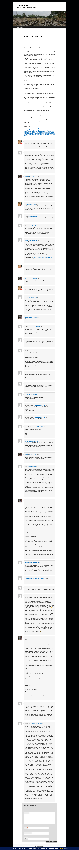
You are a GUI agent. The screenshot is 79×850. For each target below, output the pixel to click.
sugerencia (51, 133)
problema (48, 132)
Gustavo (26, 176)
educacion (36, 130)
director (33, 130)
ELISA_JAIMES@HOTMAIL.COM (31, 407)
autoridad (43, 129)
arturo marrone (37, 129)
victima (41, 134)
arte (34, 129)
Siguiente (60, 30)
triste (34, 134)
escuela (47, 130)
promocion (25, 133)
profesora (52, 132)
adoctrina (48, 128)
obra (34, 132)
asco (41, 129)
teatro (54, 133)
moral (30, 132)
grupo (42, 131)
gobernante (39, 131)
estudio (29, 131)
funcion (33, 131)
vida (43, 134)
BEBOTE (26, 441)
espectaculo (50, 130)
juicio (48, 131)
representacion (33, 133)
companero (51, 129)
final (30, 131)
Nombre (26, 828)
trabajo (31, 134)
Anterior (18, 30)
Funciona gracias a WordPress (39, 846)
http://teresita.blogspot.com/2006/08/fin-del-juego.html (43, 257)
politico (41, 132)
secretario (42, 133)
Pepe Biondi (27, 562)
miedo (50, 131)
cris (25, 142)
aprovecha (25, 129)
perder (36, 132)
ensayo (41, 130)
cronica (25, 130)
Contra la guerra (35, 128)
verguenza (38, 134)
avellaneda (47, 129)
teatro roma (25, 134)
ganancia (35, 131)
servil (46, 133)
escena (44, 130)
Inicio (18, 27)
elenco (39, 130)
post (43, 132)
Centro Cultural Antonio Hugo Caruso (31, 578)
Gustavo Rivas (22, 5)
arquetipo (32, 129)
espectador (25, 131)
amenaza (53, 128)
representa (29, 133)
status (48, 133)
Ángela (32, 185)
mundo (32, 132)
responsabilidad (38, 133)
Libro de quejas (40, 128)
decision (30, 130)
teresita (29, 134)
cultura (27, 130)
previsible (45, 132)
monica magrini (26, 132)
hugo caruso (45, 131)
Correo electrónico (28, 833)
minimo (53, 131)
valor (35, 134)
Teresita (26, 240)
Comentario (27, 813)
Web (25, 838)
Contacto (21, 27)
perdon (38, 132)
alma (50, 128)
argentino (28, 129)
